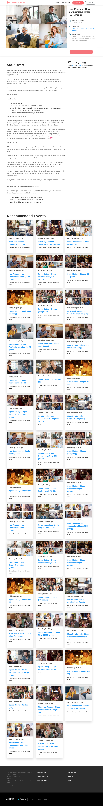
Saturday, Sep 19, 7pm (75, 596)
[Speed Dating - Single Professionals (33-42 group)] (20, 400)
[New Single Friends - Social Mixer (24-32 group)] (49, 228)
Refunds (46, 799)
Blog (69, 780)
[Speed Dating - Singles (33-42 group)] (78, 261)
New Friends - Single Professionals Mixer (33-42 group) (20, 347)
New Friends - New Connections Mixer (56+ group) (48, 456)
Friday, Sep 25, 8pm (15, 666)
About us (70, 776)
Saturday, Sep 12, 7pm (16, 521)
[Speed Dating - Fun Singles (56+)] (49, 367)
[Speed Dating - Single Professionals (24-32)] (20, 367)
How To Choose (42, 780)
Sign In (91, 2)
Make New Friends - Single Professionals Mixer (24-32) (78, 636)
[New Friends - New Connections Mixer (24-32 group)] (49, 402)
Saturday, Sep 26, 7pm (46, 703)
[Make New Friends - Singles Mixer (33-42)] (20, 228)
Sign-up (79, 65)
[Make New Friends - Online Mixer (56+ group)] (78, 331)
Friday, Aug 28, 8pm (45, 270)
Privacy (32, 799)
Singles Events (41, 772)
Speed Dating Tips (42, 776)
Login (74, 65)
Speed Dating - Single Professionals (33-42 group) (18, 414)
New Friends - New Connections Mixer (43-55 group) (19, 276)
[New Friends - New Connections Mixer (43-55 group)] (20, 261)
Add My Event (72, 772)
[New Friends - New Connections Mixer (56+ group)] (49, 440)
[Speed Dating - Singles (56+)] (20, 692)
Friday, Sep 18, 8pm (45, 556)
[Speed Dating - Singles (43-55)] (78, 368)
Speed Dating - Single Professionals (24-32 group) (47, 276)
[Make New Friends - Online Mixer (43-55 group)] (49, 620)
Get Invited (81, 52)
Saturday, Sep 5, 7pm (45, 413)
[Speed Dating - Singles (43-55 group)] (20, 297)
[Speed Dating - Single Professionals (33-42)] (49, 655)
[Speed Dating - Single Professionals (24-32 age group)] (20, 657)
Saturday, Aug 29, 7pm (75, 308)
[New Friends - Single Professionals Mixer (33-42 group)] (20, 331)
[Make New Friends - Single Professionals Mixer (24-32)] (78, 620)
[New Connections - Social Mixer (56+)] (78, 228)
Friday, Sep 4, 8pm (15, 377)
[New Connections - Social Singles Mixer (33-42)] (49, 511)
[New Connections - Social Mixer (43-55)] (49, 331)
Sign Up (78, 2)
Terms (39, 799)
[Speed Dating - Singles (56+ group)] (49, 296)
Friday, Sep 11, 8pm (74, 447)
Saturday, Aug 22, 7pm (16, 238)
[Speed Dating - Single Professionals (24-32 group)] (49, 261)
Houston (57, 2)
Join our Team (66, 2)
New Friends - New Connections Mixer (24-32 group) (48, 418)
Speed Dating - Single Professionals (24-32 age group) (19, 672)
